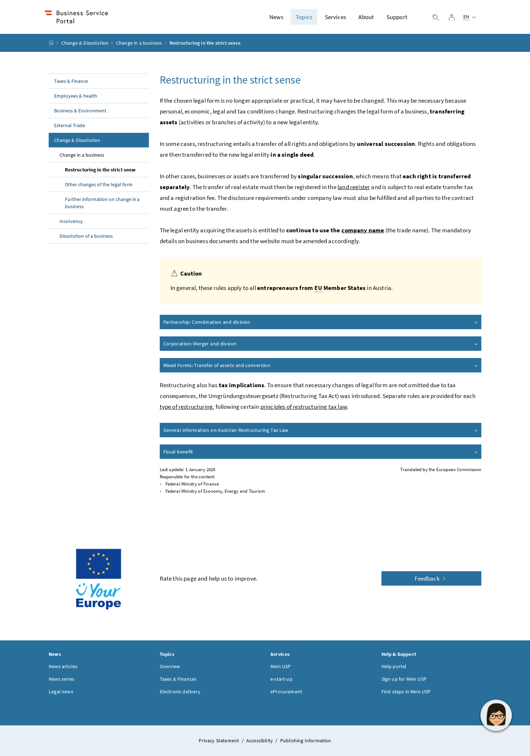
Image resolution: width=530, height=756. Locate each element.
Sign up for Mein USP (404, 679)
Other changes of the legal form (99, 184)
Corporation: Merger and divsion (200, 343)
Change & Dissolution (85, 43)
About (366, 17)
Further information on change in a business (102, 203)
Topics (304, 17)
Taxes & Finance (71, 81)
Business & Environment (80, 110)
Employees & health (75, 96)
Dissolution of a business (86, 236)
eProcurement (286, 691)
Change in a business (139, 43)
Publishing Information (305, 740)
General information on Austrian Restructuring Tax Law (225, 430)
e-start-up (281, 679)
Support (397, 17)
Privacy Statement (219, 740)
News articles (63, 666)
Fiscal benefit (178, 451)
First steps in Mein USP (406, 691)
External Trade (69, 125)
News (276, 17)
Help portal (394, 666)
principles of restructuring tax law (303, 407)
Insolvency (71, 221)
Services (335, 17)
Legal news (61, 691)
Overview (170, 666)
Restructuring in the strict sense (100, 169)
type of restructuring (186, 407)
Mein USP (280, 666)
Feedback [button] (428, 578)
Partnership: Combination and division (207, 322)
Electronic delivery (180, 691)
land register (353, 187)
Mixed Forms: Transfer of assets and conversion (217, 365)
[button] (496, 715)
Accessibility (260, 740)
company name (362, 230)
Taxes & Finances (178, 679)
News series (61, 679)
